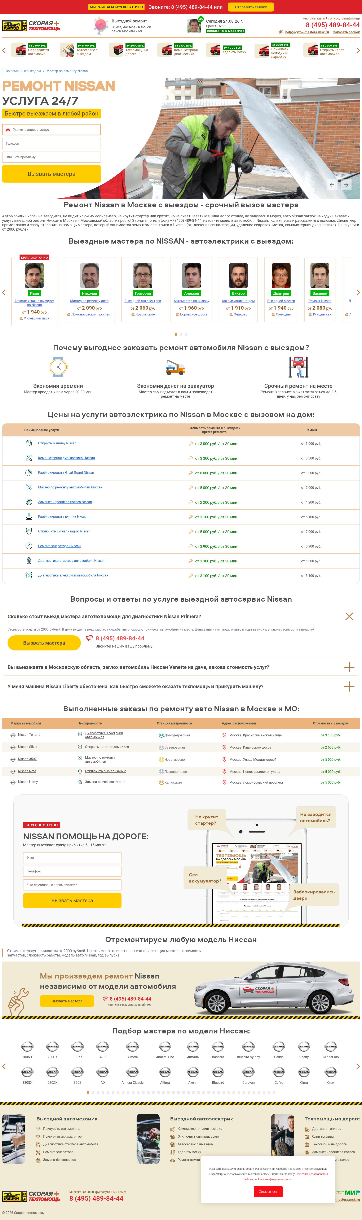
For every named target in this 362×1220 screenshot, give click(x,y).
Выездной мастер (281, 301)
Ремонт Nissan (320, 301)
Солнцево (283, 314)
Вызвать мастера (51, 173)
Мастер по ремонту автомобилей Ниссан (70, 487)
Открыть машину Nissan (57, 443)
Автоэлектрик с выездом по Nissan (34, 303)
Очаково (240, 314)
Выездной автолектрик (142, 301)
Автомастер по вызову (191, 301)
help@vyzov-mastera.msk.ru (307, 32)
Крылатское (145, 314)
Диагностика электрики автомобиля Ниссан (73, 575)
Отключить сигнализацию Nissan (64, 531)
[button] (176, 334)
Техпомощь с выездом (23, 71)
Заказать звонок (346, 32)
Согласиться (268, 1192)
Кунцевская (322, 314)
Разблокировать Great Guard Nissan (66, 473)
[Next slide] (358, 51)
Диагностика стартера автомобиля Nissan (71, 561)
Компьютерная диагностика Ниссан (66, 458)
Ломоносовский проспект (91, 314)
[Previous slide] (3, 51)
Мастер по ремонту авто (89, 301)
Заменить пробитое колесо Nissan (65, 502)
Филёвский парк (36, 318)
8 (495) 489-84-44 (192, 7)
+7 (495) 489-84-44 (186, 220)
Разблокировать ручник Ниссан (63, 517)
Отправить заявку (251, 7)
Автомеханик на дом (238, 301)
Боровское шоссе (193, 314)
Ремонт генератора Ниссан (59, 546)
